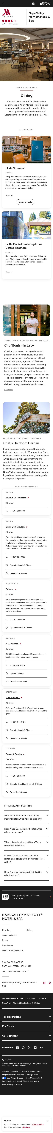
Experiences (7, 945)
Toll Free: (15, 971)
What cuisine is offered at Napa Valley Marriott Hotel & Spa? (22, 844)
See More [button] (44, 115)
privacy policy (37, 1124)
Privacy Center (32, 1075)
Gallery (29, 930)
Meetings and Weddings (12, 950)
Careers (24, 1071)
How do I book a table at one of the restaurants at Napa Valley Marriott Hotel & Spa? (24, 858)
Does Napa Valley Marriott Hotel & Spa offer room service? (23, 830)
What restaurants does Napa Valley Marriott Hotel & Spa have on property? (23, 817)
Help (18, 1084)
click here (26, 1127)
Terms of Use (35, 1071)
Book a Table (25, 202)
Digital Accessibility (33, 1078)
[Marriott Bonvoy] (44, 3)
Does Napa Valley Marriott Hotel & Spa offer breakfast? (23, 874)
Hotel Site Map (7, 1084)
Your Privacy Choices (14, 1078)
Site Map (33, 1081)
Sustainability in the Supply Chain (14, 1081)
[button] (33, 3)
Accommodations (9, 935)
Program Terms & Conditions (13, 1075)
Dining (5, 940)
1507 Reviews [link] (13, 24)
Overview (6, 930)
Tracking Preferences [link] (10, 1071)
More (7, 195)
